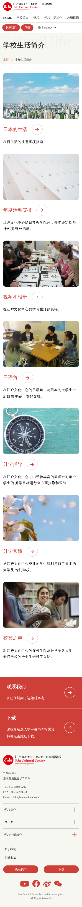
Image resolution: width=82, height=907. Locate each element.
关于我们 (10, 849)
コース (8, 822)
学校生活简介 (13, 835)
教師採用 (73, 17)
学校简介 (10, 809)
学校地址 (10, 857)
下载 (27, 27)
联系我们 (11, 27)
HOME (7, 17)
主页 (6, 60)
